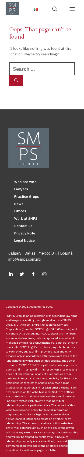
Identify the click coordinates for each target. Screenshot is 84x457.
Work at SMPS (25, 218)
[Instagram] (44, 274)
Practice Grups (26, 196)
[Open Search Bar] (56, 9)
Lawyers (21, 189)
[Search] (16, 80)
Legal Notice (24, 240)
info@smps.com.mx (24, 259)
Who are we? (25, 182)
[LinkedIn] (10, 274)
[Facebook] (33, 274)
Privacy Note (24, 233)
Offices (20, 211)
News (18, 204)
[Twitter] (22, 274)
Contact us (23, 225)
